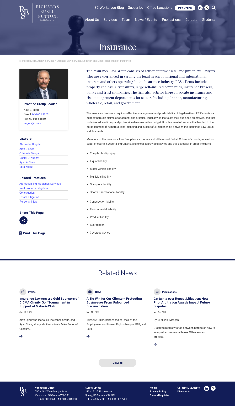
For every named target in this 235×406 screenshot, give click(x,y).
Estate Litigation (29, 197)
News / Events (146, 20)
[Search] (214, 8)
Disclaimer (183, 391)
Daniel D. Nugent (29, 158)
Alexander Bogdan (30, 144)
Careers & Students (188, 387)
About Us (92, 20)
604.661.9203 (40, 114)
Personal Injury (28, 201)
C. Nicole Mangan (29, 153)
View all (117, 362)
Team (126, 20)
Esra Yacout (26, 166)
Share (23, 220)
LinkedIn (200, 7)
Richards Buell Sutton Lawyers (39, 13)
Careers (191, 20)
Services (110, 20)
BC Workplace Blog (109, 8)
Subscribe (135, 8)
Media (153, 387)
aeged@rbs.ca (32, 123)
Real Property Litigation (33, 188)
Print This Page (34, 233)
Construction (27, 192)
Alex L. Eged (26, 149)
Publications (171, 20)
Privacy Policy (158, 391)
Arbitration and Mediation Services (40, 183)
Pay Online (185, 7)
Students (209, 20)
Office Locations (159, 8)
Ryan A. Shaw (27, 162)
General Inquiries (159, 395)
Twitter (206, 7)
